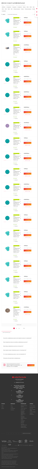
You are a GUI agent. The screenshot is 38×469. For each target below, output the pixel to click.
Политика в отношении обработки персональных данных (23, 412)
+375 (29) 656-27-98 (20, 391)
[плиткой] (33, 14)
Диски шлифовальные (6, 332)
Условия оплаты (32, 405)
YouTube (17, 433)
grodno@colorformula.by (19, 392)
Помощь (31, 403)
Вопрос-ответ (23, 409)
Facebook (10, 433)
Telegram (15, 433)
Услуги (2, 407)
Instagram (12, 433)
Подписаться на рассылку (27, 433)
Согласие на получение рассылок (23, 421)
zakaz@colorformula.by (20, 382)
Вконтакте (7, 433)
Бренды (2, 408)
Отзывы (12, 407)
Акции (2, 405)
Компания (13, 403)
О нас (11, 405)
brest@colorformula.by (20, 401)
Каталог (3, 403)
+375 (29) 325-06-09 (19, 379)
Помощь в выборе (32, 411)
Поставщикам (13, 408)
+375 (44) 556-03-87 (20, 400)
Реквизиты (12, 409)
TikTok (20, 433)
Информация (23, 403)
